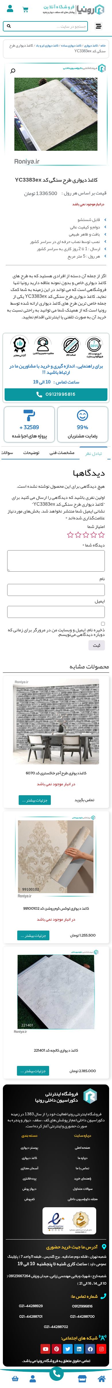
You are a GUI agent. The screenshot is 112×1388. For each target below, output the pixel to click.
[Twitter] (68, 1349)
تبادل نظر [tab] (93, 453)
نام (102, 579)
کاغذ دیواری (91, 46)
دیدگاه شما (93, 545)
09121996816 (82, 1306)
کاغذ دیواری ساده (71, 46)
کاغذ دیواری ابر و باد (47, 46)
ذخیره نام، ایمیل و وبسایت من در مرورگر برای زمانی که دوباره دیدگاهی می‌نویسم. (56, 632)
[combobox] (49, 26)
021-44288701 (31, 1316)
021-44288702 (56, 1327)
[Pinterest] (56, 1349)
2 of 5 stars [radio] (93, 534)
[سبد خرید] (25, 9)
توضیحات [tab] (31, 452)
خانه (103, 46)
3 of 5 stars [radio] (85, 534)
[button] (98, 26)
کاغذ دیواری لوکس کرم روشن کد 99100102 (56, 908)
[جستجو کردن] (7, 26)
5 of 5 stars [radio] (70, 534)
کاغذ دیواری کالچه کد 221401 (56, 1050)
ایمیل (100, 601)
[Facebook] (90, 1349)
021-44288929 (31, 1306)
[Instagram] (101, 1349)
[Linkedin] (79, 1349)
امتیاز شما (96, 526)
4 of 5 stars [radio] (78, 534)
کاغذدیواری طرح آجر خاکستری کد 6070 (56, 773)
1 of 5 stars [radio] (101, 534)
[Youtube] (45, 1349)
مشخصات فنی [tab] (62, 452)
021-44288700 (82, 1316)
